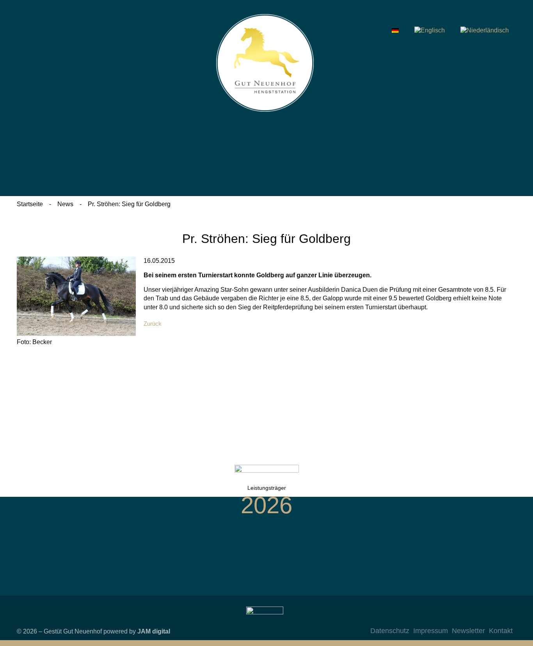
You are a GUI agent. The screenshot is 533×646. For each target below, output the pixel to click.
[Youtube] (489, 618)
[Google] (505, 618)
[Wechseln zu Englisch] (430, 30)
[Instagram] (458, 618)
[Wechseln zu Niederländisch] (485, 30)
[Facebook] (473, 618)
